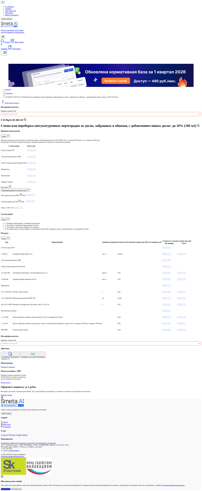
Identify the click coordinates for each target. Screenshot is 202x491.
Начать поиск (6, 382)
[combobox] (101, 114)
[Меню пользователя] (4, 52)
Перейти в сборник (8, 367)
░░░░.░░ (31, 150)
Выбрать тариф (6, 395)
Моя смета (7, 424)
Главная (8, 89)
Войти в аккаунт (12, 15)
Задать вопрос (7, 19)
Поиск (5, 422)
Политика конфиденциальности (12, 456)
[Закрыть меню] (3, 2)
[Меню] (3, 37)
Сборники (8, 93)
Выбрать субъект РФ (8, 111)
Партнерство (10, 11)
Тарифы (8, 9)
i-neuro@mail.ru (13, 450)
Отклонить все (16, 489)
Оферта (25, 435)
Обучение (9, 13)
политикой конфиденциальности (173, 485)
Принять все (6, 489)
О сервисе (9, 7)
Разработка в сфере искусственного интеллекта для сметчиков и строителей (28, 443)
